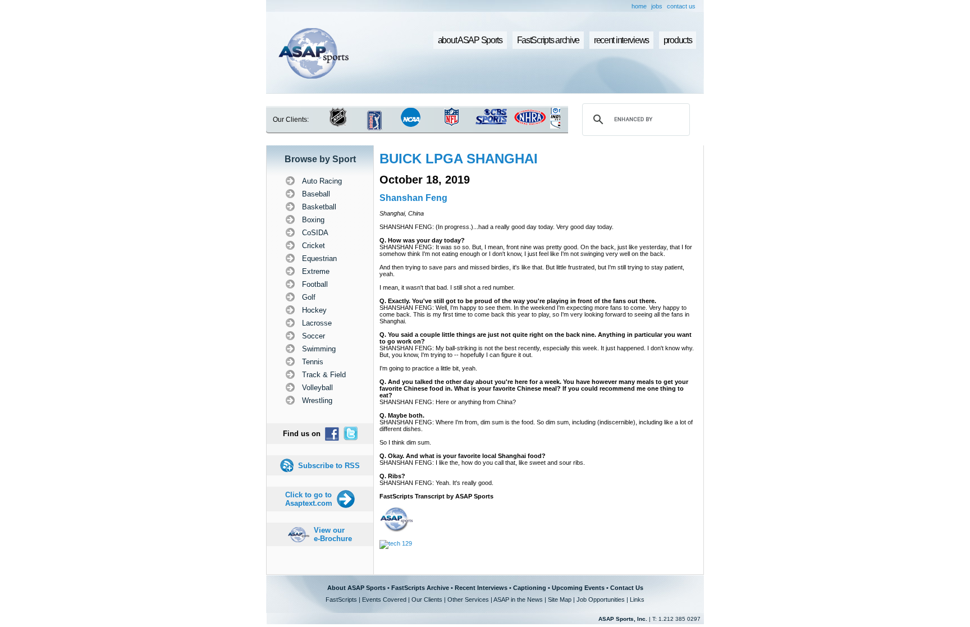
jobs (656, 6)
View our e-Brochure (333, 534)
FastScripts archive (548, 40)
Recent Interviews (481, 587)
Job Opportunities (600, 599)
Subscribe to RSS (329, 465)
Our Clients (426, 599)
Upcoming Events (578, 587)
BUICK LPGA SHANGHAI (458, 158)
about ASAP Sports (470, 40)
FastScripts (341, 599)
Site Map (559, 599)
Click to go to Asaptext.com (308, 499)
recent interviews (621, 40)
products (678, 40)
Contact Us (626, 587)
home (639, 6)
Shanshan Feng (413, 198)
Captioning (529, 587)
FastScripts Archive (420, 587)
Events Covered (384, 599)
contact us (681, 6)
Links (637, 599)
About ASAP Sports (356, 587)
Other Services (468, 599)
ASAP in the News (518, 599)
